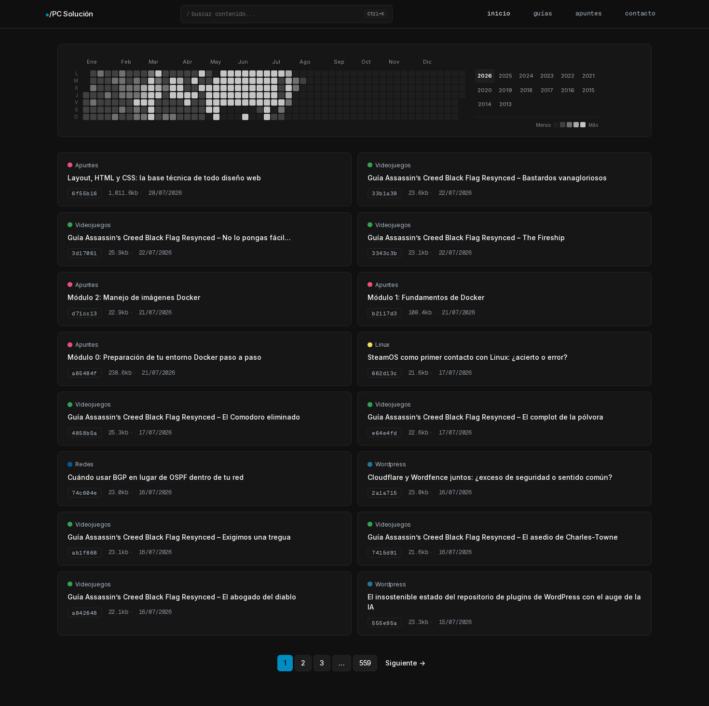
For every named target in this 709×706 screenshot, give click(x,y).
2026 (484, 75)
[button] (286, 14)
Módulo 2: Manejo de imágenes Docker (134, 297)
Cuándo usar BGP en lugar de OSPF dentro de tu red (156, 477)
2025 (505, 75)
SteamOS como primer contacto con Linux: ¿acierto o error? (467, 357)
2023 (547, 75)
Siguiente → (405, 663)
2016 (567, 90)
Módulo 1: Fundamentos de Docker (426, 297)
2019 (505, 90)
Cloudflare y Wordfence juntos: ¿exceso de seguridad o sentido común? (490, 477)
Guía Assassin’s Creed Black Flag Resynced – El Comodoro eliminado (184, 417)
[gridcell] (86, 95)
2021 (588, 75)
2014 (484, 104)
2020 (484, 90)
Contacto (640, 14)
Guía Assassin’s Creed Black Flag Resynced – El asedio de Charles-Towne (493, 537)
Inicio (498, 14)
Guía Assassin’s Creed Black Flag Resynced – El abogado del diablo (182, 597)
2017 (547, 90)
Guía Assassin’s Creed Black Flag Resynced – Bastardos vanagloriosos (487, 178)
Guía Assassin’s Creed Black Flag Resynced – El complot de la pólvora (485, 417)
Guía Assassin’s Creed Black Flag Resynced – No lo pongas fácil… (179, 237)
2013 (505, 104)
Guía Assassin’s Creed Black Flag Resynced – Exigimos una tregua (179, 537)
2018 (526, 90)
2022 (567, 75)
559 (365, 663)
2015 (588, 90)
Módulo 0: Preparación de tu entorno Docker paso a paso (164, 357)
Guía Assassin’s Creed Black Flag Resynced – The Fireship (466, 237)
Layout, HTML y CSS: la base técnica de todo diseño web (164, 178)
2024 (526, 75)
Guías (542, 14)
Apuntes (588, 14)
